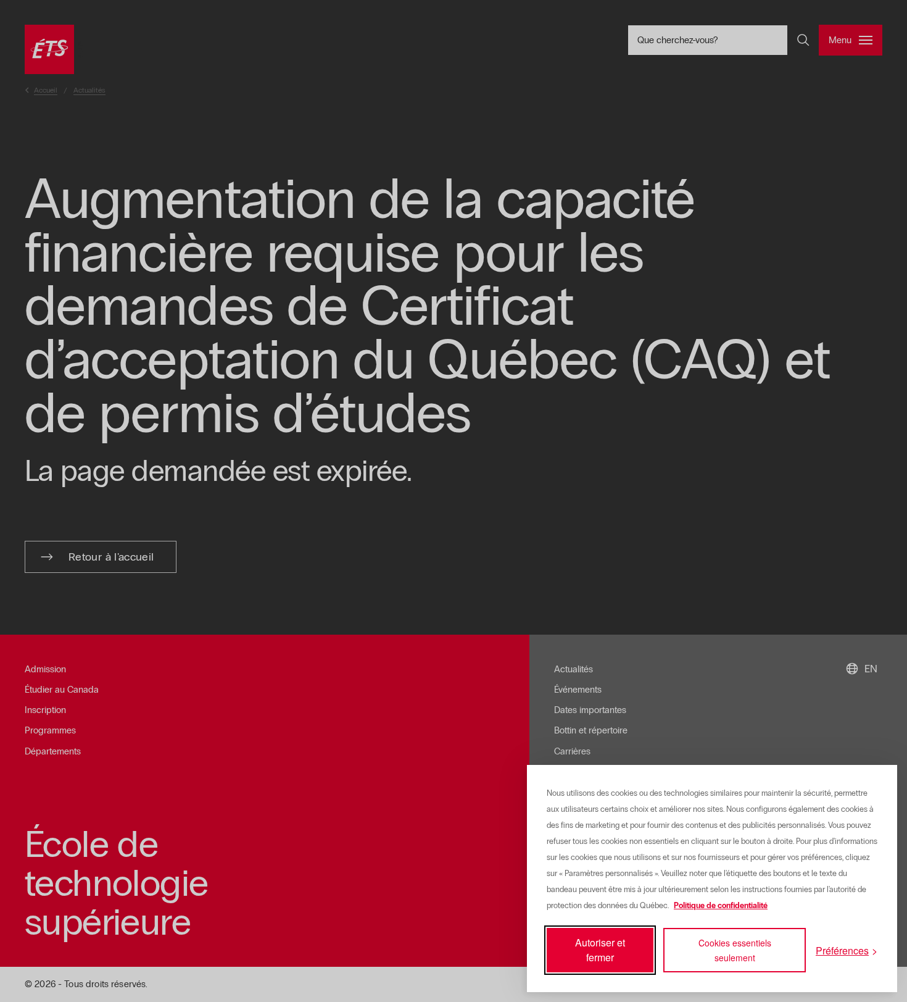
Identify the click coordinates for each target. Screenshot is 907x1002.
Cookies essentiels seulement (734, 950)
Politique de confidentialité (721, 906)
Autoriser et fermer (600, 949)
